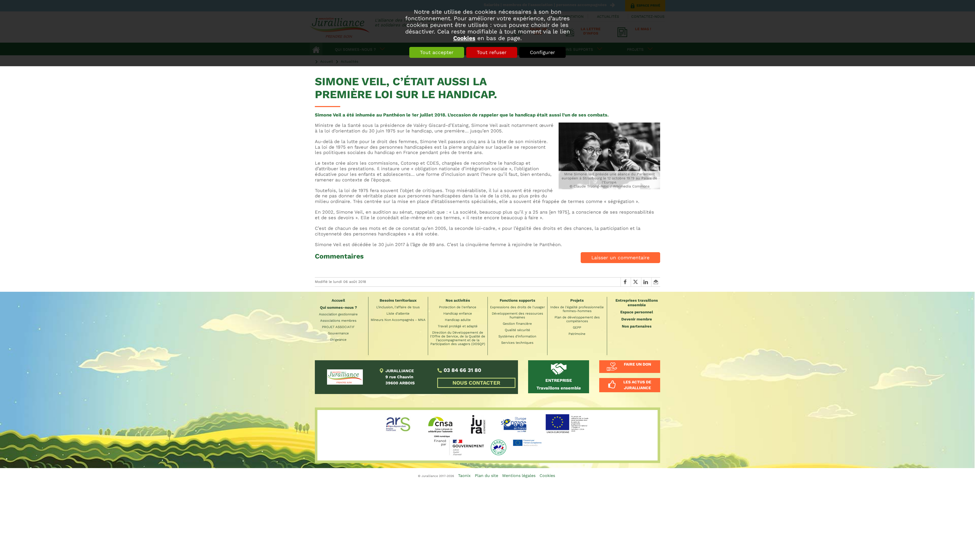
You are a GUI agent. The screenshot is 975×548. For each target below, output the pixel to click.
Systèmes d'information (517, 336)
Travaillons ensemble (559, 384)
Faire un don (637, 364)
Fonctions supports (517, 300)
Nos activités (458, 300)
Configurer (542, 52)
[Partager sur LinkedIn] (646, 282)
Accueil (338, 300)
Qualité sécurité (517, 330)
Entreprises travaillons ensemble (636, 302)
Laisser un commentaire (620, 258)
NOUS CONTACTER (476, 383)
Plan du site (486, 475)
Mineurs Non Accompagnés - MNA (398, 320)
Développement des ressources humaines (517, 315)
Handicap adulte (458, 320)
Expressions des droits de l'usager (517, 307)
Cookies (464, 38)
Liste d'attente (398, 313)
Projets (577, 300)
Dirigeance (338, 339)
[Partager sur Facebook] (626, 282)
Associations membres (338, 320)
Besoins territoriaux (398, 300)
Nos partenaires (637, 326)
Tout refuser (492, 52)
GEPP (577, 327)
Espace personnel (636, 312)
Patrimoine (577, 334)
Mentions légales (518, 475)
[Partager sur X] (636, 282)
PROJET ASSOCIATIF (338, 327)
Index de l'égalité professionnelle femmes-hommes (577, 309)
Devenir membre (636, 319)
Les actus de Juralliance (637, 385)
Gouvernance (338, 333)
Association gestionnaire (338, 314)
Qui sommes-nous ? (338, 307)
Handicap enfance (457, 313)
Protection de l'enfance (457, 307)
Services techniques (517, 343)
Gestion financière (517, 324)
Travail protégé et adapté (458, 326)
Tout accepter (436, 52)
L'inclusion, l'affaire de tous (398, 307)
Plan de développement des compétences (577, 319)
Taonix (464, 475)
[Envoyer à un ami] (655, 282)
